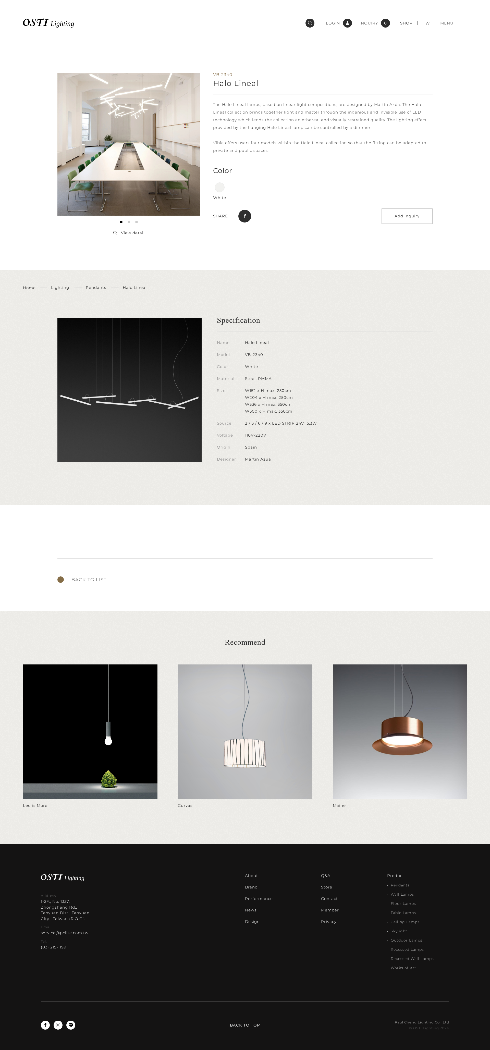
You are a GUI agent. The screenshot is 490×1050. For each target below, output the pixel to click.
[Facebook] (45, 1025)
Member (330, 910)
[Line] (70, 1025)
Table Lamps (403, 912)
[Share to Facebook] (244, 216)
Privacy (329, 921)
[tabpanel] (128, 144)
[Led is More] (90, 736)
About (251, 876)
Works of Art (403, 968)
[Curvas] (245, 736)
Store (326, 887)
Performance (259, 898)
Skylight (399, 931)
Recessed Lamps (407, 949)
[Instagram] (58, 1025)
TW (426, 23)
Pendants (400, 885)
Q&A (325, 876)
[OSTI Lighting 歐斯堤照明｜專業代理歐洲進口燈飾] (48, 23)
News (250, 910)
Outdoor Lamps (406, 940)
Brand (251, 887)
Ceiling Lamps (405, 922)
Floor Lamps (403, 903)
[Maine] (400, 736)
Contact (329, 898)
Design (252, 921)
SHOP (406, 23)
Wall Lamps (402, 894)
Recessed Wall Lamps (412, 958)
